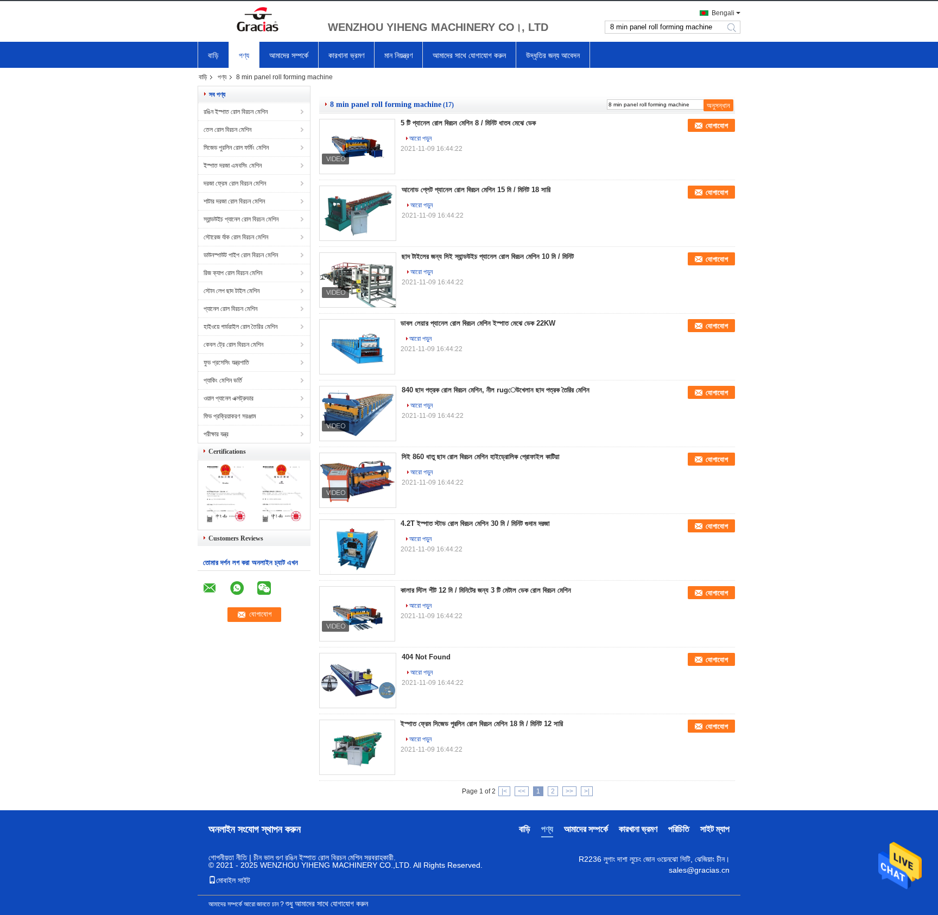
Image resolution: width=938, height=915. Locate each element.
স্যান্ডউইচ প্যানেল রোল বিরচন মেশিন (241, 219)
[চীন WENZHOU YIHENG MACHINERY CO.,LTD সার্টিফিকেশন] (226, 520)
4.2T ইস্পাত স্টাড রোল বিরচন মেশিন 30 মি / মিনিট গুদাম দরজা (475, 523)
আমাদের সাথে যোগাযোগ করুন (469, 55)
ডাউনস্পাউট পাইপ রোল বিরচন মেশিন (241, 255)
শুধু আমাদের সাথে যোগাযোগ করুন (327, 903)
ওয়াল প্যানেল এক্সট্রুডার (228, 398)
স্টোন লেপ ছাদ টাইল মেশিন (231, 291)
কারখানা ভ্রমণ (346, 55)
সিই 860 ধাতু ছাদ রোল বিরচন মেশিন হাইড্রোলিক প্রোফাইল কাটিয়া (481, 457)
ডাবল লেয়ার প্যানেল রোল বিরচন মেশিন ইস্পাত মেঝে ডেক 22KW (478, 323)
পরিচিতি (678, 829)
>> (569, 791)
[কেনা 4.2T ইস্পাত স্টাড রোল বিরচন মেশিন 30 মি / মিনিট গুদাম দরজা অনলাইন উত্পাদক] (357, 547)
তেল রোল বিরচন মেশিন (227, 130)
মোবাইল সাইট (233, 880)
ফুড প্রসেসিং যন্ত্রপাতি (226, 362)
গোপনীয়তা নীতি (227, 857)
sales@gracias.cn (699, 870)
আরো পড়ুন (420, 138)
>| (587, 791)
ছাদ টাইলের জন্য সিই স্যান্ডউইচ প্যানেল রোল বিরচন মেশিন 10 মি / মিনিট (488, 256)
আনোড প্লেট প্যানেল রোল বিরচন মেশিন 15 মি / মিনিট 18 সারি (476, 190)
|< (504, 791)
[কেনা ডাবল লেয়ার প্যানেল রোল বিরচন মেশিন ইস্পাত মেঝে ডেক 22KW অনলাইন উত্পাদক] (357, 346)
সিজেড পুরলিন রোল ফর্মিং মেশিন (236, 147)
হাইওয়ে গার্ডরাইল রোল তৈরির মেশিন (240, 327)
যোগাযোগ (717, 126)
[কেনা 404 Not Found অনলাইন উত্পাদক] (357, 680)
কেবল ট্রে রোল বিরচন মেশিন (233, 344)
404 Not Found (426, 657)
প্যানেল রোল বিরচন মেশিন (230, 309)
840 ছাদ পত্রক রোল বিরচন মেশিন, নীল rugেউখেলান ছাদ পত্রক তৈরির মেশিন (496, 390)
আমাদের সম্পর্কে (288, 55)
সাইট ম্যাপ (715, 829)
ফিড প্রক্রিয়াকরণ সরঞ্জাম (230, 416)
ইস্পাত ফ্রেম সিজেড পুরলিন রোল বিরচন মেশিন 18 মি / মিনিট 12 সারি (482, 724)
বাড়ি (213, 55)
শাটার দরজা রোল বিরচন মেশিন (234, 201)
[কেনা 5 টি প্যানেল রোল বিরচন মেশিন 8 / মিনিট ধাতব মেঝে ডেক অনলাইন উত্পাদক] (357, 146)
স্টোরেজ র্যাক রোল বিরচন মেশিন (236, 237)
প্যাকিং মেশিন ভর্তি (223, 380)
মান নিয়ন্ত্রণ (398, 55)
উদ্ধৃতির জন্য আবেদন (553, 55)
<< (521, 791)
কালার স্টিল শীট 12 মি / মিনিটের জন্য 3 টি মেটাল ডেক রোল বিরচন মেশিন (486, 590)
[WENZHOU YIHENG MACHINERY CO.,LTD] (257, 21)
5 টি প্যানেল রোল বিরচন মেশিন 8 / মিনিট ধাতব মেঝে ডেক (468, 123)
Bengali (723, 13)
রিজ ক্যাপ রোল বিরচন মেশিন (233, 273)
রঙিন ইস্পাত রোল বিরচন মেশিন (236, 112)
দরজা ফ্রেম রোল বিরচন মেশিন (235, 183)
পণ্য (244, 55)
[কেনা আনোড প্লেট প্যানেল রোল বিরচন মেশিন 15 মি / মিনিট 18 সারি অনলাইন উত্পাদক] (357, 213)
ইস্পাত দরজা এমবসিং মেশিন (233, 165)
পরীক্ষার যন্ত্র (216, 434)
